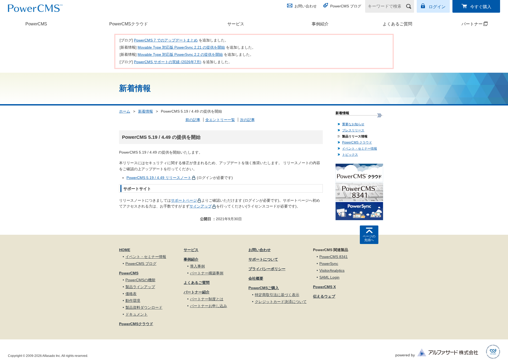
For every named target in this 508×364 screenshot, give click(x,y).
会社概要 (255, 278)
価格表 (131, 294)
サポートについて (263, 259)
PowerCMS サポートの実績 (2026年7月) (167, 62)
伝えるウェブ (324, 296)
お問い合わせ (305, 6)
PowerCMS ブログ (345, 6)
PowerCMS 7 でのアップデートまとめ (166, 40)
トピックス (350, 154)
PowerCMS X (324, 287)
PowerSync (328, 263)
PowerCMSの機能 (140, 280)
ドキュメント (136, 314)
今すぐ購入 (480, 6)
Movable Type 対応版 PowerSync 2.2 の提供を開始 (180, 54)
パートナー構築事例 (206, 273)
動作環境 (132, 300)
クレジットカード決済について (281, 302)
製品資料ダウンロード (143, 307)
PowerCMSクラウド (128, 24)
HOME (124, 250)
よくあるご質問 (397, 24)
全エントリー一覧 (220, 120)
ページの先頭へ (369, 238)
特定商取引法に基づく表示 (277, 295)
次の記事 (247, 120)
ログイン (437, 6)
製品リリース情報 (355, 136)
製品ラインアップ (140, 287)
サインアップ (200, 206)
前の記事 (192, 120)
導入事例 (197, 266)
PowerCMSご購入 (263, 288)
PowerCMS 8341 (333, 257)
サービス (235, 24)
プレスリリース (353, 130)
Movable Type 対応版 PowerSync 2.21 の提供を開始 (181, 47)
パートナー (462, 24)
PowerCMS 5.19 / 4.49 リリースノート (158, 178)
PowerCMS (36, 24)
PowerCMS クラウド (357, 142)
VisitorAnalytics (331, 270)
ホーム (124, 111)
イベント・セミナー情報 (359, 148)
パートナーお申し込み (208, 306)
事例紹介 (320, 24)
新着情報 (145, 111)
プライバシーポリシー (266, 269)
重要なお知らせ (353, 124)
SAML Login (329, 277)
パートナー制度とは (206, 299)
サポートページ (184, 200)
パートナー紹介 (197, 292)
